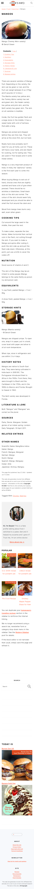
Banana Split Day (9, 783)
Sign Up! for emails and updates (17, 861)
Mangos (23, 496)
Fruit (8, 9)
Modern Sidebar (22, 632)
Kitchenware (17, 876)
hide (14, 51)
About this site (17, 845)
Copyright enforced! (17, 849)
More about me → (17, 542)
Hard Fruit (15, 9)
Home (4, 9)
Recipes (17, 871)
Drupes (16, 496)
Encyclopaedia (17, 874)
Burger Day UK (8, 749)
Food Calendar (17, 877)
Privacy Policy (17, 847)
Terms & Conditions (17, 851)
